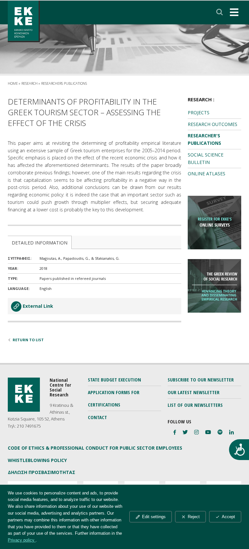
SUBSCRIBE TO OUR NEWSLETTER (201, 379)
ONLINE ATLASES (206, 173)
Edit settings (154, 516)
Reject (194, 516)
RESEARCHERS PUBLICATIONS (64, 83)
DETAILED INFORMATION (39, 243)
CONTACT (97, 417)
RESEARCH (29, 83)
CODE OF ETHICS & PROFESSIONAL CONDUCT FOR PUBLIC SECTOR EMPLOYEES (95, 448)
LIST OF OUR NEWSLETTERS (195, 405)
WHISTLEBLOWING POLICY (37, 460)
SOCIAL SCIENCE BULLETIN (205, 158)
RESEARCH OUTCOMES (212, 124)
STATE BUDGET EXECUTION (114, 379)
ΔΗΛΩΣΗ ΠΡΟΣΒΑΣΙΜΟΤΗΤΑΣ (41, 472)
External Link (38, 306)
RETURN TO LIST (28, 339)
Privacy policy (22, 540)
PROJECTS (198, 112)
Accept (228, 516)
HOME (13, 83)
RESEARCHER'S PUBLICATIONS (204, 139)
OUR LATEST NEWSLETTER (193, 392)
